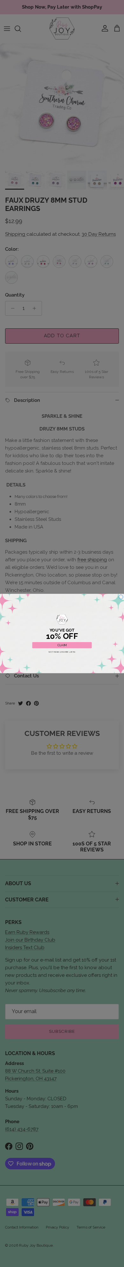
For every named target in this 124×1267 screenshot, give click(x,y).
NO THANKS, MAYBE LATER (62, 652)
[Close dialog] (121, 597)
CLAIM (62, 645)
